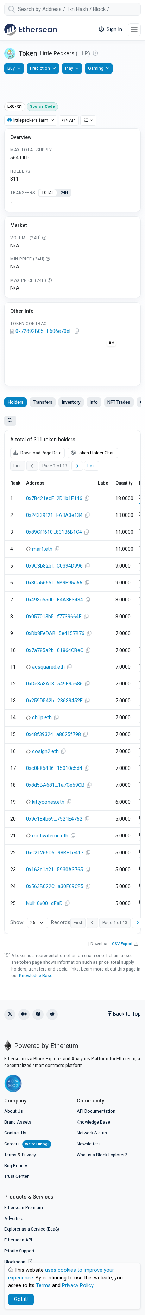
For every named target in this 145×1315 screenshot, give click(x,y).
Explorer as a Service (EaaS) (31, 1229)
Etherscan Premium (23, 1207)
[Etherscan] (30, 29)
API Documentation (96, 1111)
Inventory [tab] (71, 402)
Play (69, 68)
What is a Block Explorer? (102, 1154)
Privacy (29, 1154)
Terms (10, 1154)
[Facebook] (38, 1014)
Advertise (13, 1218)
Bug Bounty (15, 1165)
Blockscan (15, 1261)
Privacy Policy (77, 1286)
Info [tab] (94, 402)
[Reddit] (52, 1014)
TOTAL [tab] (48, 192)
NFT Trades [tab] (118, 402)
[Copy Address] (77, 331)
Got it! (21, 1299)
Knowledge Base (35, 975)
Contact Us (15, 1133)
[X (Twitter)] (9, 1014)
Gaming (95, 68)
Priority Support (19, 1250)
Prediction (40, 68)
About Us (13, 1111)
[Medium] (24, 1014)
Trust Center (16, 1176)
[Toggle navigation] (134, 29)
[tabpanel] (72, 202)
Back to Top (127, 1014)
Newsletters (89, 1143)
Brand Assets (17, 1122)
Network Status (92, 1133)
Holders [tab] (16, 402)
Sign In (113, 29)
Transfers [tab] (42, 402)
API (72, 120)
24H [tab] (64, 192)
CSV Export (122, 943)
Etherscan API (18, 1240)
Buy (11, 68)
